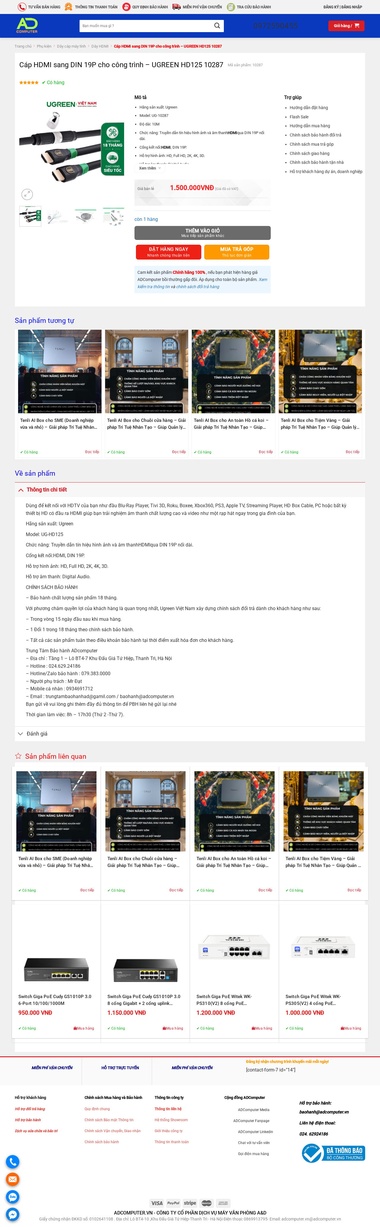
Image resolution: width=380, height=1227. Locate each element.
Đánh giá (37, 734)
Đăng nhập (351, 7)
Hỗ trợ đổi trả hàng (30, 1109)
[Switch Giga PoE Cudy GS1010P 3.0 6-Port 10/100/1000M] (56, 949)
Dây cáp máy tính (71, 46)
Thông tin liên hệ (168, 1109)
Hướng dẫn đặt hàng (309, 107)
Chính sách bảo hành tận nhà (317, 162)
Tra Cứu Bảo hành (254, 7)
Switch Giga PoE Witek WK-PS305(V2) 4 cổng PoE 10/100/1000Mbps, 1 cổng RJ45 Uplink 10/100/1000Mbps (319, 1000)
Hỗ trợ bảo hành (28, 1120)
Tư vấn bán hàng (44, 7)
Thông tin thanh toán (172, 1142)
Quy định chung (97, 1109)
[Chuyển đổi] (20, 489)
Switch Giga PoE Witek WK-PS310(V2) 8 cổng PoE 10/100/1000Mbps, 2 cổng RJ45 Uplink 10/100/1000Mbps (230, 1000)
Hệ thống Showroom (171, 1120)
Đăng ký (331, 7)
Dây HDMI (100, 46)
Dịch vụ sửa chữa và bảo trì (36, 1131)
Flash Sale (299, 116)
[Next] (114, 149)
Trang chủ (23, 46)
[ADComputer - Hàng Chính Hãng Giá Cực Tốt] (36, 26)
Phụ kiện (44, 46)
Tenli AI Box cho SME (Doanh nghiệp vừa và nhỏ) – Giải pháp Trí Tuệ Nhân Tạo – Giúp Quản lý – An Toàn (57, 424)
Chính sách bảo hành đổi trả (315, 135)
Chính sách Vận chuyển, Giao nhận (113, 1131)
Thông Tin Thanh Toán (96, 7)
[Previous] (28, 149)
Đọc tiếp (92, 452)
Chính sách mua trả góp (312, 144)
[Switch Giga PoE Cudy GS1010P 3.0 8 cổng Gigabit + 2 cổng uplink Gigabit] (145, 949)
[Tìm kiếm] (217, 26)
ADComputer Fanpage (251, 1121)
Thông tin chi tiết (47, 490)
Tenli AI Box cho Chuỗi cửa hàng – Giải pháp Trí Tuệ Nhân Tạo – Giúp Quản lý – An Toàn (146, 424)
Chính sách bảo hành (102, 1142)
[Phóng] (27, 194)
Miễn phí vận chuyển (202, 7)
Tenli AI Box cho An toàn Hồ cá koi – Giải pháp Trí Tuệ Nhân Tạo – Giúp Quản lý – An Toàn (231, 424)
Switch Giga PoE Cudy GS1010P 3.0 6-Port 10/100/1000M (54, 1000)
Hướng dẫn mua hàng (310, 125)
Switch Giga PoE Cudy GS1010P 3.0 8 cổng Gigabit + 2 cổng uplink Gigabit (143, 1000)
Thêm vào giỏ (203, 231)
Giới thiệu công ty (169, 1131)
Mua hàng (85, 1028)
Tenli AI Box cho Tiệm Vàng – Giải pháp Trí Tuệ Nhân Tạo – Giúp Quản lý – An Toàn (319, 424)
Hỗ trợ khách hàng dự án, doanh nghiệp (326, 171)
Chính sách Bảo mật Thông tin (109, 1120)
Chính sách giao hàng (310, 153)
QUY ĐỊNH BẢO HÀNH (150, 7)
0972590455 (275, 25)
